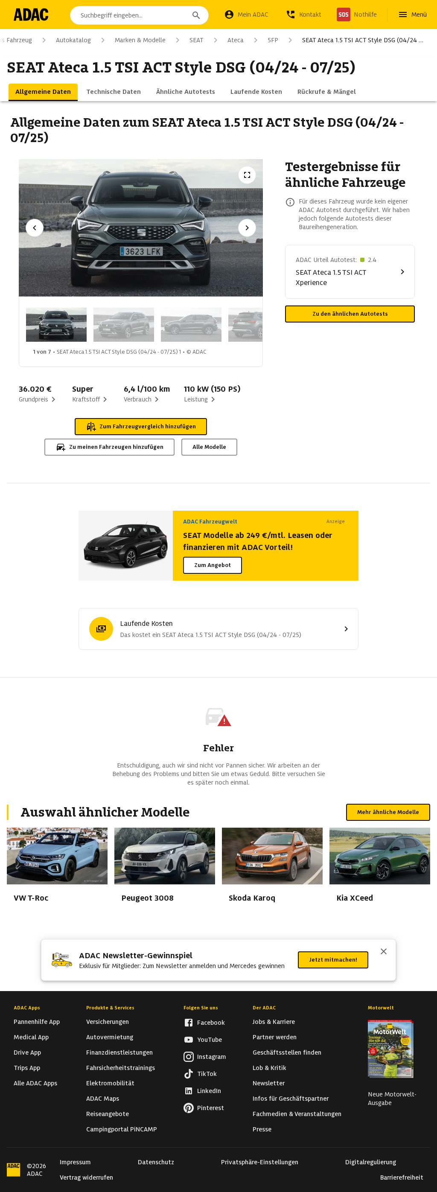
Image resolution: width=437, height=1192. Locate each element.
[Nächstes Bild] (247, 228)
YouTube (209, 1040)
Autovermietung (109, 1037)
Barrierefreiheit (401, 1177)
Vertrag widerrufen (86, 1177)
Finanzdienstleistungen (119, 1052)
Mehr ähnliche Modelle (388, 812)
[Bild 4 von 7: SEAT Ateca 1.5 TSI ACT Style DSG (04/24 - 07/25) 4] (258, 325)
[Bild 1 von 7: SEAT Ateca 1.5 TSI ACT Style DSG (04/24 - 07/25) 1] (56, 325)
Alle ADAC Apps (35, 1083)
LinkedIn (209, 1091)
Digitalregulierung (370, 1162)
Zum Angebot (212, 565)
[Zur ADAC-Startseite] (31, 14)
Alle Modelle (209, 447)
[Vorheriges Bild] (35, 228)
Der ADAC (264, 1008)
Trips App (27, 1068)
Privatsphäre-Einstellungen (259, 1162)
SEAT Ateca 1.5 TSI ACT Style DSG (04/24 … (362, 40)
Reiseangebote (107, 1114)
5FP (273, 40)
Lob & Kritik (269, 1068)
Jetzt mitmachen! (333, 959)
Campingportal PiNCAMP (121, 1129)
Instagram (211, 1057)
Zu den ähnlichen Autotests (350, 313)
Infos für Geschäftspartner (291, 1098)
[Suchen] (196, 15)
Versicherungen (107, 1022)
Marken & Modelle (140, 40)
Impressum (75, 1162)
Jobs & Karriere (274, 1022)
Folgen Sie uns (201, 1008)
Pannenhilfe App (37, 1022)
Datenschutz (156, 1162)
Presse (262, 1129)
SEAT (196, 40)
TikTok (207, 1074)
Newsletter (269, 1083)
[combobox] (139, 15)
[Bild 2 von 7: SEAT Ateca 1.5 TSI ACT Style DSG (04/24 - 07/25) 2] (123, 325)
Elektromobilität (110, 1083)
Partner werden (275, 1037)
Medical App (31, 1037)
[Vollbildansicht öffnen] (247, 175)
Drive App (27, 1052)
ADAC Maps (102, 1098)
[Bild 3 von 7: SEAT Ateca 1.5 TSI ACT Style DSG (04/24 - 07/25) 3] (191, 325)
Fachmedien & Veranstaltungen (297, 1114)
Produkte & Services (110, 1008)
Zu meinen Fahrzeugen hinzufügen (116, 447)
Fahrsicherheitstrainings (120, 1068)
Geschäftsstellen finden (287, 1052)
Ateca (235, 40)
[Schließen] (384, 952)
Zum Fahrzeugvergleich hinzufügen (147, 426)
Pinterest (210, 1108)
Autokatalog (73, 40)
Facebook (211, 1022)
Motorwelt (381, 1008)
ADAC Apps (27, 1008)
